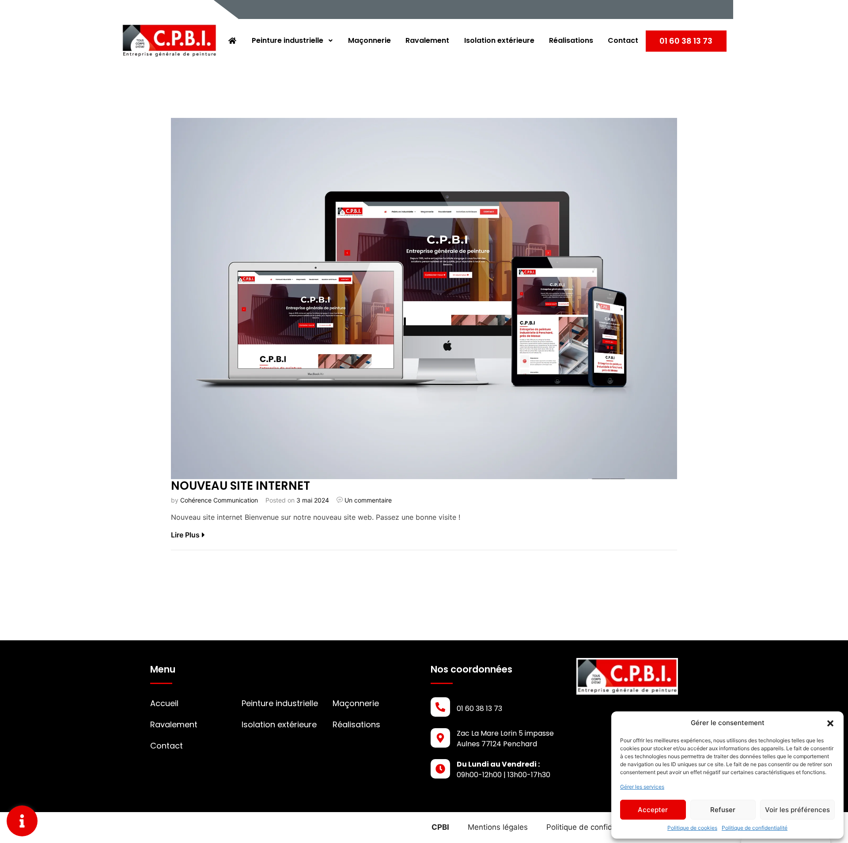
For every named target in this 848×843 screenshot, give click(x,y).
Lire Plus (185, 534)
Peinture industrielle (287, 40)
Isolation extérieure (499, 40)
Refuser (722, 809)
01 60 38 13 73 (685, 40)
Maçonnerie (369, 40)
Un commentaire (368, 500)
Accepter (653, 809)
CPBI (440, 827)
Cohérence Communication (219, 500)
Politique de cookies (692, 827)
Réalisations (571, 40)
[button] (830, 722)
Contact (623, 40)
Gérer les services (642, 786)
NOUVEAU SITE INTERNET (240, 486)
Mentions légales (498, 827)
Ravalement (427, 40)
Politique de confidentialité (754, 827)
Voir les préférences (797, 809)
